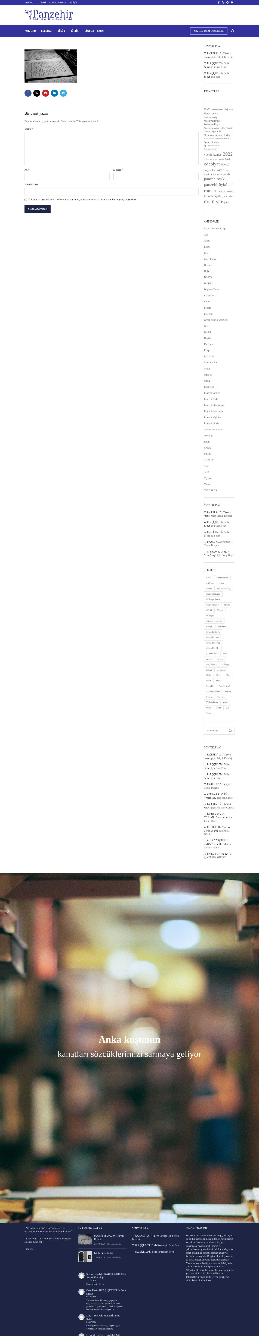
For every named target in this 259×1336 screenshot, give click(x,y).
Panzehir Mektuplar (214, 411)
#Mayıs (228, 135)
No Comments (114, 1244)
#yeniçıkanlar (212, 154)
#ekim (223, 128)
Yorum (28, 128)
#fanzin (207, 132)
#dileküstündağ (210, 117)
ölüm (231, 196)
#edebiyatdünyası (212, 124)
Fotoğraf (208, 314)
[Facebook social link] (219, 2)
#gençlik (216, 131)
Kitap (206, 350)
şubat (226, 202)
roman (210, 190)
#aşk (207, 113)
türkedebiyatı (212, 196)
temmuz (230, 191)
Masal (207, 368)
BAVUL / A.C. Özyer (216, 541)
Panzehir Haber (211, 399)
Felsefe (207, 307)
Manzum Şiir (210, 362)
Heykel (207, 338)
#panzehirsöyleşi (212, 145)
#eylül (229, 128)
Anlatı (207, 240)
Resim (207, 441)
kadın (220, 170)
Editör (207, 301)
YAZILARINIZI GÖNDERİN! (209, 31)
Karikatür (209, 344)
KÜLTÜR (209, 356)
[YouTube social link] (232, 2)
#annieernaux (217, 109)
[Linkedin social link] (54, 93)
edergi (225, 164)
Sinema (207, 454)
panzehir (226, 174)
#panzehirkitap (211, 142)
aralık (206, 159)
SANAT (208, 448)
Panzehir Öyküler (212, 417)
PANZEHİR (210, 387)
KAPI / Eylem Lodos (103, 1252)
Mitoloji (208, 375)
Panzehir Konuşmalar (214, 405)
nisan (213, 174)
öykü (209, 201)
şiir (219, 201)
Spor (206, 466)
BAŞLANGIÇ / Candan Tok (219, 853)
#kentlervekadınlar (213, 135)
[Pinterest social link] (45, 93)
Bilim (207, 247)
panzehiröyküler (218, 184)
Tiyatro (207, 478)
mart (206, 174)
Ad (27, 169)
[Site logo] (48, 15)
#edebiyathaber (211, 128)
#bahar (215, 113)
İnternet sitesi (31, 184)
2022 (228, 154)
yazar (225, 196)
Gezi (206, 326)
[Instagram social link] (227, 2)
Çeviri (207, 253)
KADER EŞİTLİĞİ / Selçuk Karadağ (151, 1235)
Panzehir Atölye (212, 393)
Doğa (206, 271)
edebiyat (212, 164)
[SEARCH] (230, 731)
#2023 (207, 109)
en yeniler (209, 170)
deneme (214, 159)
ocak (219, 174)
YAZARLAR (210, 490)
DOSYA (208, 277)
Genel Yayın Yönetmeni (216, 320)
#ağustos (228, 109)
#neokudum (209, 139)
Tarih (206, 472)
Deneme (208, 265)
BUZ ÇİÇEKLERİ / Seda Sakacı (149, 1245)
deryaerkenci (224, 159)
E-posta (118, 169)
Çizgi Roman (210, 259)
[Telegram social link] (63, 93)
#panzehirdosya (223, 138)
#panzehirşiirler (210, 149)
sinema (221, 191)
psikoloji (208, 435)
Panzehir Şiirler (212, 423)
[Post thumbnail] (85, 1240)
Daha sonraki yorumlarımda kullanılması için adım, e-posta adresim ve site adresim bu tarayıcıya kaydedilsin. (83, 199)
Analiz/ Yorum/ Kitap (215, 228)
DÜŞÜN (208, 283)
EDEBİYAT (210, 295)
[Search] (232, 31)
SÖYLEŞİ (209, 460)
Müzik (207, 381)
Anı (206, 234)
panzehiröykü (215, 179)
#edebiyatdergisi (212, 121)
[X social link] (223, 2)
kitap (228, 170)
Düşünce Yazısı (211, 289)
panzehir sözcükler (213, 429)
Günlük (207, 332)
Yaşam (207, 484)
